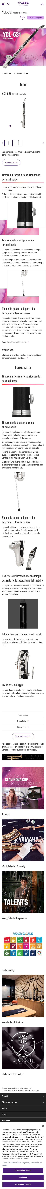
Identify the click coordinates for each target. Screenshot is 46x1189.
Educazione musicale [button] (9, 1102)
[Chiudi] (43, 1126)
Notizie (4, 1108)
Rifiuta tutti (23, 1177)
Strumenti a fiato (9, 1090)
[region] (23, 1155)
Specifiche (21, 721)
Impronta (6, 1162)
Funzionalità (19, 73)
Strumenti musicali (26, 1088)
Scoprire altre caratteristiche (14, 342)
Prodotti (20, 1090)
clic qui (18, 1156)
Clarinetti (28, 1090)
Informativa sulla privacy (20, 1162)
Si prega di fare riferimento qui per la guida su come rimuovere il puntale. (21, 356)
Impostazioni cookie (23, 1170)
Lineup (5, 73)
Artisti (4, 1114)
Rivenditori (6, 1120)
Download (21, 727)
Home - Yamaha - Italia (9, 1088)
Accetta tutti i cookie (23, 1184)
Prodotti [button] (5, 1096)
